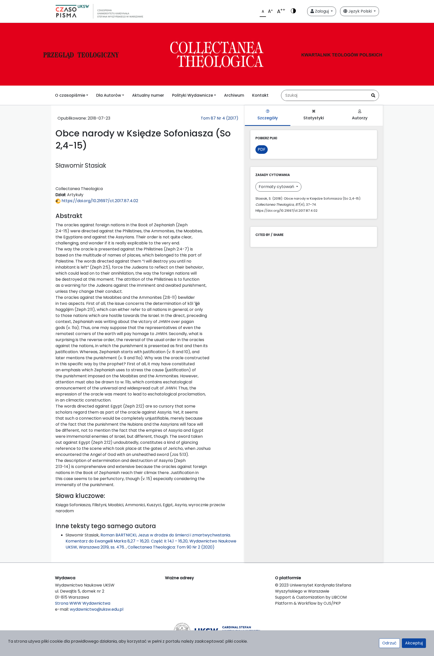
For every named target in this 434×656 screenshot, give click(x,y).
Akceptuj (414, 643)
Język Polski (360, 11)
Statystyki (313, 118)
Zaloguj (322, 11)
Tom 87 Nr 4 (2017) (219, 118)
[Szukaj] (373, 95)
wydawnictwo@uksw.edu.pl (96, 609)
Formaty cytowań (277, 187)
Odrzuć (389, 643)
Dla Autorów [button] (108, 95)
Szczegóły (267, 118)
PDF (261, 149)
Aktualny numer (148, 95)
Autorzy (359, 118)
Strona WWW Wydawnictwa (82, 603)
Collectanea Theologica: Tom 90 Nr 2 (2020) (171, 547)
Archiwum (234, 95)
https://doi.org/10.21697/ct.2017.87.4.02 (99, 201)
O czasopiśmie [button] (70, 95)
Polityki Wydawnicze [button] (192, 95)
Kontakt (260, 95)
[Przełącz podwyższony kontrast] (293, 11)
